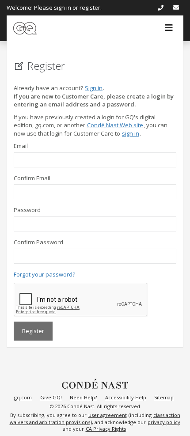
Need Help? (83, 397)
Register (33, 331)
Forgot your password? (44, 274)
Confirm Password (38, 242)
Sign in (94, 88)
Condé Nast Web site (115, 125)
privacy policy (164, 422)
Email (21, 146)
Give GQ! (51, 397)
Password (27, 210)
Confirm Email (32, 178)
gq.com (23, 397)
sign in (130, 133)
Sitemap (164, 397)
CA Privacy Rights (106, 428)
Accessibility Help (125, 397)
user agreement (107, 415)
